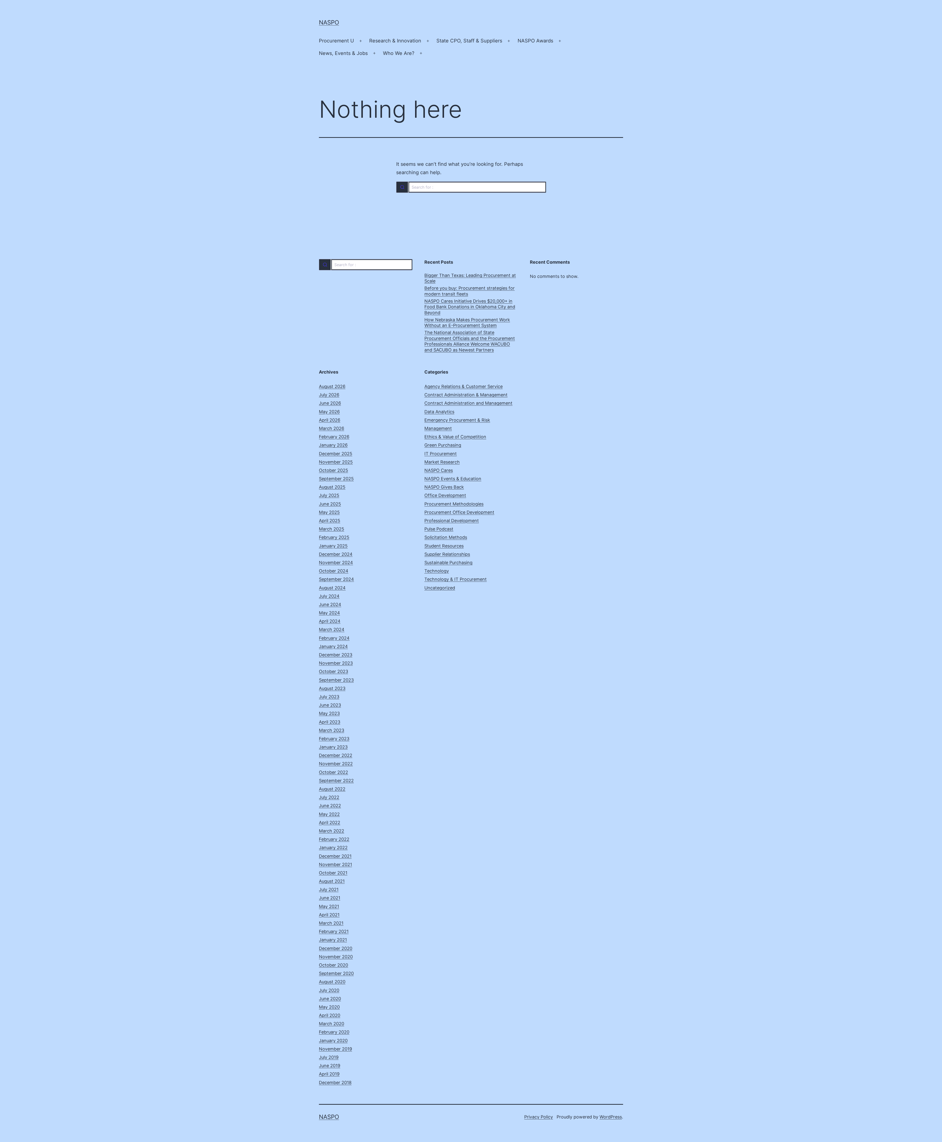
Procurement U (336, 41)
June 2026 (330, 403)
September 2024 (336, 579)
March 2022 (331, 830)
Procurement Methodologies (454, 503)
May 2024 (329, 612)
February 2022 (334, 839)
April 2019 (329, 1074)
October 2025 (333, 470)
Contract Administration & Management (466, 394)
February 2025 (334, 537)
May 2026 (329, 411)
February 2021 (334, 931)
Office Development (445, 495)
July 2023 (329, 696)
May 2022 (329, 814)
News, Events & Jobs (343, 53)
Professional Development (451, 520)
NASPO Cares (438, 470)
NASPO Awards (535, 41)
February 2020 (334, 1032)
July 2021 (329, 889)
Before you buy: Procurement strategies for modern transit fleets (469, 291)
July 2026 (329, 394)
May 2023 (329, 713)
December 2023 (335, 654)
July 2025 (329, 495)
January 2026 (333, 445)
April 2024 (329, 621)
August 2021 (332, 881)
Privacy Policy (538, 1116)
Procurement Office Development (459, 512)
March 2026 (331, 428)
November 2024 (336, 562)
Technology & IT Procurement (455, 579)
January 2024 (333, 646)
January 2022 (333, 847)
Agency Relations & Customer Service (463, 386)
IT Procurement (440, 453)
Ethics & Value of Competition (455, 436)
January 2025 (333, 545)
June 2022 (330, 805)
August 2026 (332, 386)
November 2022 (336, 763)
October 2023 (333, 671)
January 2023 (333, 747)
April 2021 (329, 914)
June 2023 (330, 705)
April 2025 (329, 520)
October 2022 (333, 772)
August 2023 (332, 688)
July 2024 (329, 596)
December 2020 (335, 948)
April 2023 (329, 722)
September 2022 (336, 780)
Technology (436, 570)
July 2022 (329, 797)
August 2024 (332, 587)
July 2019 (329, 1057)
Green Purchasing (442, 445)
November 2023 (336, 663)
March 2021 (331, 923)
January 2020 (333, 1040)
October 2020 (333, 965)
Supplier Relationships (447, 554)
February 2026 (334, 436)
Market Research (442, 462)
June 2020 (330, 998)
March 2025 (331, 529)
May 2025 (329, 512)
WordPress (611, 1116)
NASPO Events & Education (452, 478)
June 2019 (329, 1065)
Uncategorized (439, 587)
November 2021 (335, 864)
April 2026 (329, 420)
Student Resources (444, 545)
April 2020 (329, 1015)
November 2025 (336, 462)
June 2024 (330, 604)
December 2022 (335, 755)
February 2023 (334, 738)
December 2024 (336, 554)
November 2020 (336, 956)
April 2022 (329, 822)
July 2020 (329, 990)
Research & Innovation (395, 41)
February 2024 (334, 638)
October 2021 (333, 872)
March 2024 (331, 629)
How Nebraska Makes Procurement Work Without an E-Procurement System (467, 322)
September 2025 (336, 478)
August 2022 (332, 789)
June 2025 (330, 503)
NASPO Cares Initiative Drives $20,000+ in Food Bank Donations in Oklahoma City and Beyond (469, 306)
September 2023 (336, 680)
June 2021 (329, 897)
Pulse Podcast (438, 529)
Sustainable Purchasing (448, 562)
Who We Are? (398, 53)
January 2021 (333, 939)
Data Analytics (439, 411)
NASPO (329, 22)
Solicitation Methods (445, 537)
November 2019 (335, 1048)
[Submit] (402, 187)
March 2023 (331, 730)
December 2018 (335, 1082)
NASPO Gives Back (444, 487)
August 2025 (332, 487)
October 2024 (333, 570)
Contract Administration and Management (468, 403)
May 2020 (329, 1007)
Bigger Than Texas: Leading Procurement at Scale (470, 278)
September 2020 (336, 973)
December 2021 (335, 856)
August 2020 (332, 981)
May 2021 (329, 906)
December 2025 (335, 453)
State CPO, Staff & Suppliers (469, 41)
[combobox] (471, 187)
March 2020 (331, 1023)
